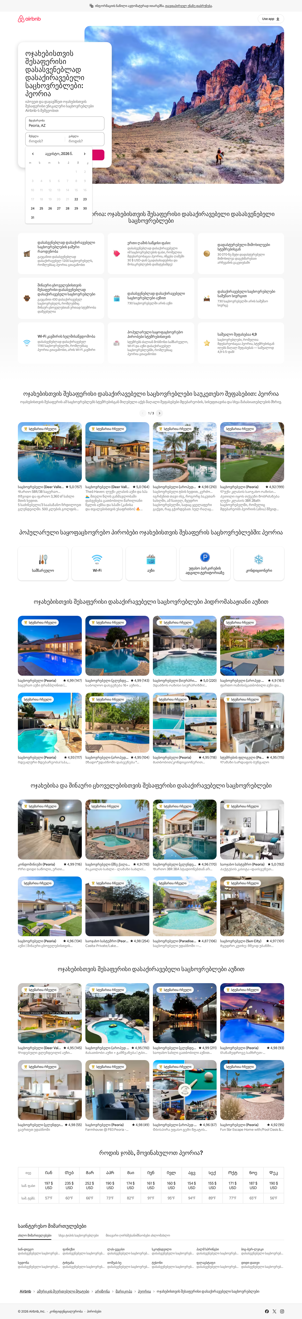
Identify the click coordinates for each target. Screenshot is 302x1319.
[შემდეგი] (159, 413)
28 (67, 208)
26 (50, 208)
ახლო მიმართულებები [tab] (34, 1235)
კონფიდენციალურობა (66, 1311)
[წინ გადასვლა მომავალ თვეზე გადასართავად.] (84, 153)
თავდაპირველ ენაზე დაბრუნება (188, 6)
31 (32, 218)
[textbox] (45, 141)
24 (32, 208)
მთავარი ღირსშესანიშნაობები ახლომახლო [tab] (138, 1235)
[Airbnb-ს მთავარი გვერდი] (29, 19)
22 (76, 199)
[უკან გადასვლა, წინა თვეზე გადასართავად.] (33, 153)
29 (76, 208)
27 (59, 208)
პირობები (94, 1311)
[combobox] (65, 125)
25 (41, 208)
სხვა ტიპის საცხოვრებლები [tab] (79, 1235)
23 (85, 199)
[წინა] (142, 413)
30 (85, 208)
